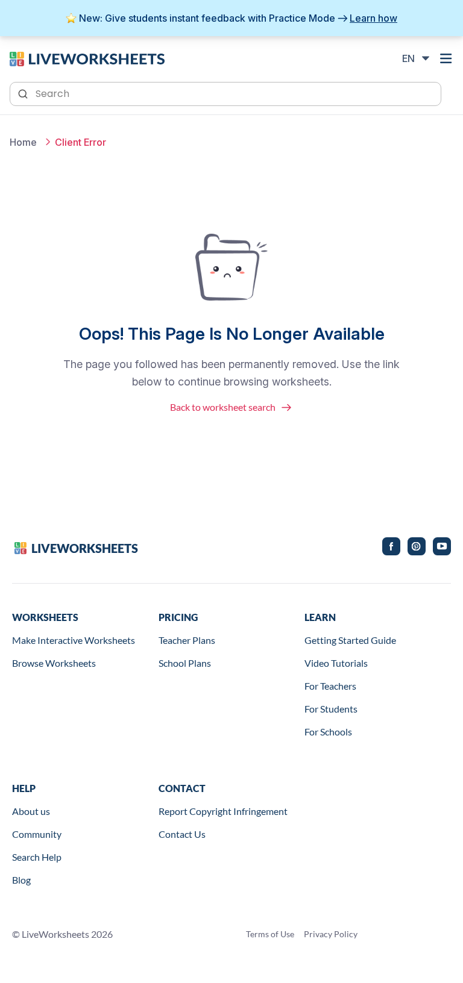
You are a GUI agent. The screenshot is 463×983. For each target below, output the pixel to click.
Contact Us (182, 834)
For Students (330, 708)
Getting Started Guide (350, 640)
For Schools (328, 731)
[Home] (87, 58)
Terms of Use (270, 934)
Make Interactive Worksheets (73, 640)
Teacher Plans (187, 640)
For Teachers (330, 685)
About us (31, 811)
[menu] (446, 58)
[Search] (24, 93)
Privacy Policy (330, 934)
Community (36, 834)
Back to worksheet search (223, 407)
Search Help (36, 857)
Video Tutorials (336, 663)
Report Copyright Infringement (223, 811)
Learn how (373, 18)
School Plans (185, 663)
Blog (21, 879)
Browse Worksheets (54, 663)
